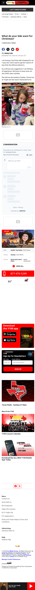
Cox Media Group (12, 551)
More (25, 17)
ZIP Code (6, 359)
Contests (23, 14)
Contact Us (6, 499)
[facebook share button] (3, 49)
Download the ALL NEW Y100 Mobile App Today (17, 459)
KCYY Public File (7, 512)
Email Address (16, 359)
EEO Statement (7, 505)
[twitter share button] (8, 49)
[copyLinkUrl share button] (17, 49)
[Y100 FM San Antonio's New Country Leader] (17, 3)
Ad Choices (27, 555)
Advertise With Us (16, 17)
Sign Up (18, 369)
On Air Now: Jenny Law (18, 244)
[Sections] (3, 2)
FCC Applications (8, 516)
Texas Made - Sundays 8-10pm (14, 405)
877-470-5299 (19, 273)
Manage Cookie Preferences (11, 559)
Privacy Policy (21, 554)
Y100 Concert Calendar (11, 434)
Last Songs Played (7, 14)
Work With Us (6, 502)
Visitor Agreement (8, 554)
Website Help (6, 539)
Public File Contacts (8, 509)
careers (12, 556)
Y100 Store (5, 17)
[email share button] (12, 49)
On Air (17, 14)
